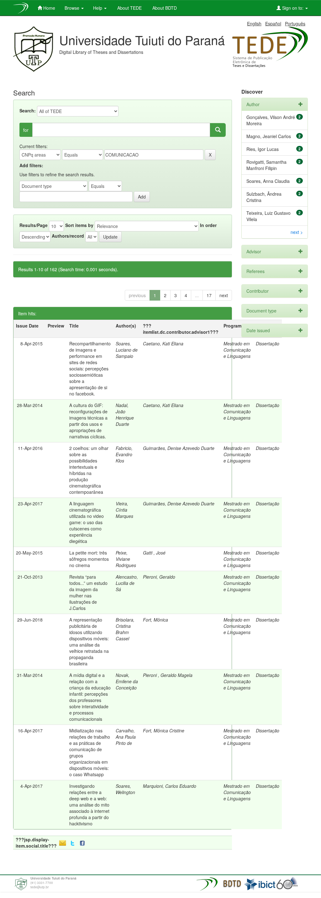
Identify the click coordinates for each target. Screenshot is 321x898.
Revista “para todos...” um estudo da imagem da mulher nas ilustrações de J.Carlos (88, 592)
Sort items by (79, 225)
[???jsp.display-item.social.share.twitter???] (72, 843)
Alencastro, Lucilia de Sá (127, 583)
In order (208, 225)
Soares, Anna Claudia (268, 181)
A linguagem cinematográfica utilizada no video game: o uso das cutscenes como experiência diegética (86, 522)
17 (209, 295)
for (26, 130)
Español (273, 23)
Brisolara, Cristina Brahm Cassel (125, 629)
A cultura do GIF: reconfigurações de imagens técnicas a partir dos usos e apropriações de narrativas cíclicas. (88, 421)
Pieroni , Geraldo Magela (167, 675)
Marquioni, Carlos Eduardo (169, 786)
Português (295, 23)
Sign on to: (293, 8)
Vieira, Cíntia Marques (124, 509)
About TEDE (129, 8)
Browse (73, 8)
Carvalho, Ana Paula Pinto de (126, 736)
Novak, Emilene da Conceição (127, 681)
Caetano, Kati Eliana (163, 343)
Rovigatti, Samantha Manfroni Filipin (266, 165)
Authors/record (68, 236)
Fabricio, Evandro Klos (124, 454)
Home (48, 8)
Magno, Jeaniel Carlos (268, 136)
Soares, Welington (125, 789)
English (254, 23)
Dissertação (267, 405)
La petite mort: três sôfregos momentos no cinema (89, 559)
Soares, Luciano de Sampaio (127, 349)
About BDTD (164, 8)
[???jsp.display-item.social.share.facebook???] (83, 843)
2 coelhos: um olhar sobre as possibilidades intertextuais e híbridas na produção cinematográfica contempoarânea (88, 470)
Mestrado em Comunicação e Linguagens (237, 349)
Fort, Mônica (155, 620)
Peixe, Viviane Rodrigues (126, 559)
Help (98, 8)
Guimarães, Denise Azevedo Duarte (178, 448)
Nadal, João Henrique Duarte (125, 414)
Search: (27, 110)
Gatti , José (154, 553)
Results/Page (33, 225)
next (223, 295)
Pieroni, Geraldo (159, 577)
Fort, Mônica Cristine (163, 730)
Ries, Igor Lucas (262, 149)
